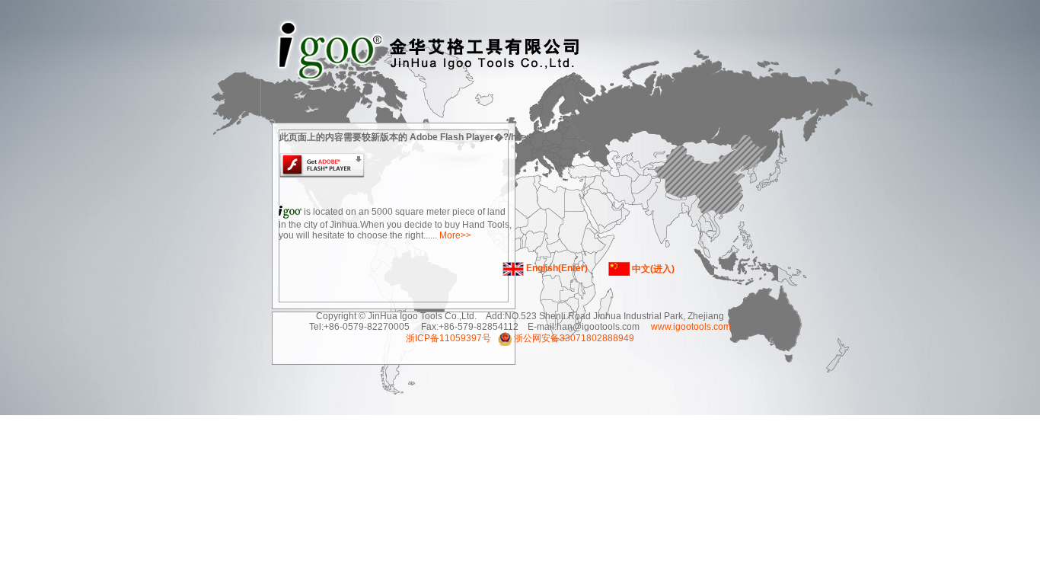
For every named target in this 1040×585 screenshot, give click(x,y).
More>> (455, 235)
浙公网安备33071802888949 (574, 338)
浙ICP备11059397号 (448, 338)
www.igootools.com (690, 326)
